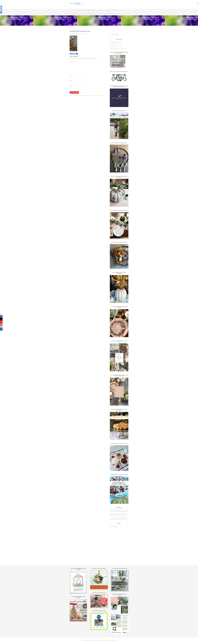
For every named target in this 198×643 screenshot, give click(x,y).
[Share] (1, 13)
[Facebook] (1, 6)
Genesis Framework (100, 640)
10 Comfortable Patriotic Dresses (116, 46)
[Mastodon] (1, 8)
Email (71, 80)
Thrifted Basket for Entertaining (115, 43)
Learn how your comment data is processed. (93, 95)
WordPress (112, 640)
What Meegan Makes (78, 5)
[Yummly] (1, 324)
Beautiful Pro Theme (92, 640)
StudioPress (107, 640)
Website (71, 86)
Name (71, 75)
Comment (72, 61)
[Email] (1, 10)
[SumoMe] (1, 329)
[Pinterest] (1, 321)
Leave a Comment (85, 33)
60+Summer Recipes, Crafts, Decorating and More (119, 48)
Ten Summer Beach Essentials (115, 41)
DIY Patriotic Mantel (113, 44)
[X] (1, 319)
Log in (115, 640)
